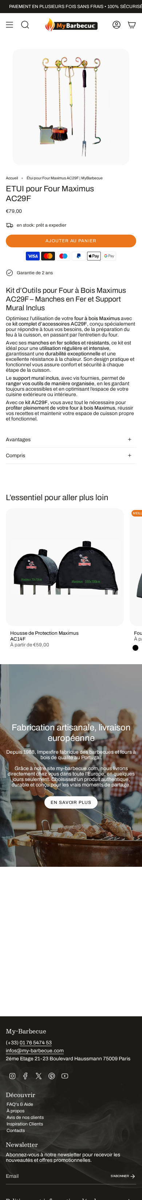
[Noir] (135, 648)
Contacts (16, 1130)
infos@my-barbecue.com (35, 1050)
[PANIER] (131, 24)
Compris (15, 455)
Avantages (18, 439)
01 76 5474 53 (36, 1042)
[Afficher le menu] (9, 24)
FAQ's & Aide (20, 1104)
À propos (15, 1110)
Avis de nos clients (25, 1117)
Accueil (12, 178)
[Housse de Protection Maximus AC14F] (65, 567)
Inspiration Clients (25, 1124)
